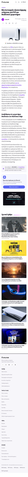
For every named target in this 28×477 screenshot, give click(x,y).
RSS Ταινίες (10, 467)
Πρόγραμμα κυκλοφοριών (7, 377)
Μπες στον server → (14, 187)
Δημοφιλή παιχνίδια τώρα (7, 374)
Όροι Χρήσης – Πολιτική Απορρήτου (9, 456)
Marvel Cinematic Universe (7, 410)
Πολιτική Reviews (5, 453)
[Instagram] (6, 365)
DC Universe (4, 413)
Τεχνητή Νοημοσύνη (6, 437)
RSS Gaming (4, 467)
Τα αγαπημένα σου (5, 459)
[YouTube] (9, 365)
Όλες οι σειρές (5, 396)
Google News (21, 167)
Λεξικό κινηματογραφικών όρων (8, 416)
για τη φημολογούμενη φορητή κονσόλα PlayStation (11, 85)
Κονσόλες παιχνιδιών (6, 380)
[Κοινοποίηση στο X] (6, 23)
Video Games (4, 371)
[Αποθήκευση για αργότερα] (12, 23)
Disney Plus (4, 404)
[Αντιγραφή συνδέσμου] (16, 23)
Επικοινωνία (4, 450)
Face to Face (4, 434)
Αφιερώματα (4, 426)
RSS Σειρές (16, 467)
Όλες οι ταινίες (5, 393)
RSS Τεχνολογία (5, 470)
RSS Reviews (22, 467)
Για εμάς (3, 447)
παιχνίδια (22, 95)
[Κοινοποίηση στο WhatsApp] (9, 23)
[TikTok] (12, 365)
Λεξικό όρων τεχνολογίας (7, 440)
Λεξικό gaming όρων (6, 386)
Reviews (3, 423)
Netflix (3, 401)
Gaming (4, 7)
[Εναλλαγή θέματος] (19, 2)
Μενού (24, 2)
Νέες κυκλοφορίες (5, 399)
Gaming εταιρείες (5, 383)
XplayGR (7, 19)
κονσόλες (4, 139)
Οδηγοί (3, 429)
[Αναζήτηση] (16, 2)
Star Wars (4, 407)
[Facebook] (3, 365)
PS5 (11, 47)
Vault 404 (4, 432)
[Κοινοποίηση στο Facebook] (3, 23)
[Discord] (15, 365)
